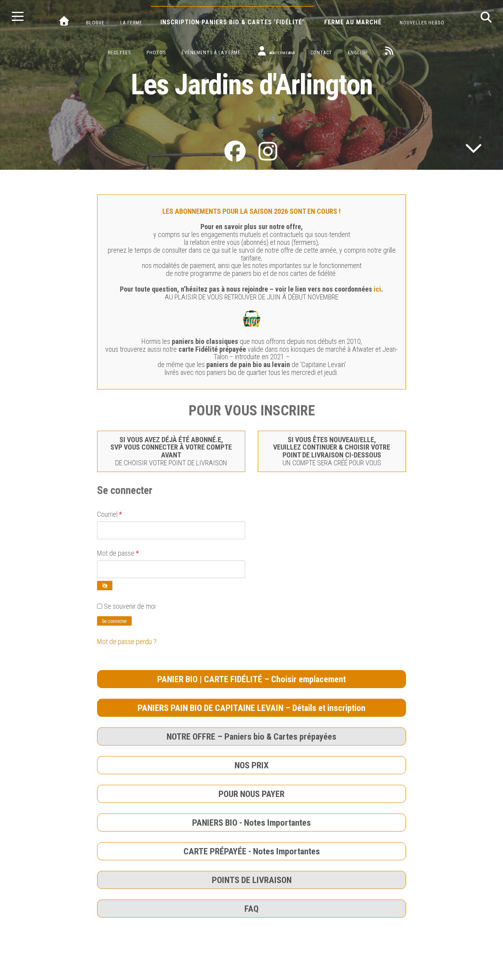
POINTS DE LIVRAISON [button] (252, 880)
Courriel (109, 514)
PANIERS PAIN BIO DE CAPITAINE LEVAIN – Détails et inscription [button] (251, 708)
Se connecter (114, 621)
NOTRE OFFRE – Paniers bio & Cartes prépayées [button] (251, 736)
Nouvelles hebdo (422, 23)
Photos (156, 52)
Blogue (95, 23)
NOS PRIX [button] (252, 765)
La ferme (131, 23)
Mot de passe (118, 553)
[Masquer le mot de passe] (104, 585)
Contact (321, 52)
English (358, 52)
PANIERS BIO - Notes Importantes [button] (251, 822)
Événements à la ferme (211, 52)
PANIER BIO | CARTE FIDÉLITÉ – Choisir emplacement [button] (251, 679)
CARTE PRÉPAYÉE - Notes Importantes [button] (252, 851)
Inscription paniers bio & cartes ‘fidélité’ (232, 22)
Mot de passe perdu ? (126, 641)
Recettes (119, 52)
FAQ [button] (251, 908)
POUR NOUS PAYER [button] (251, 794)
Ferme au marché (353, 22)
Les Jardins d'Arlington (252, 84)
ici (377, 289)
